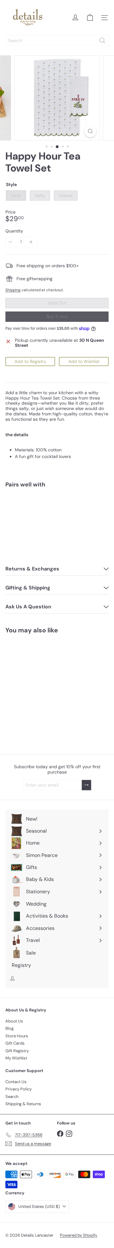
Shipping (13, 289)
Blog (9, 1028)
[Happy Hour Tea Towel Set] (57, 515)
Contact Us (16, 1081)
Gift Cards (15, 1043)
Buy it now (57, 316)
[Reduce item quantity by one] (10, 242)
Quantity (14, 231)
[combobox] (57, 40)
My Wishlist (16, 1058)
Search (11, 1096)
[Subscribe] (86, 785)
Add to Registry (30, 361)
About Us (14, 1021)
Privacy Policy (18, 1089)
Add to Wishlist (83, 361)
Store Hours (16, 1036)
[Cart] (90, 18)
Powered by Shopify (78, 1235)
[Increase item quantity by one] (31, 242)
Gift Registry (17, 1050)
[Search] (102, 40)
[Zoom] (90, 131)
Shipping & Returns (23, 1103)
